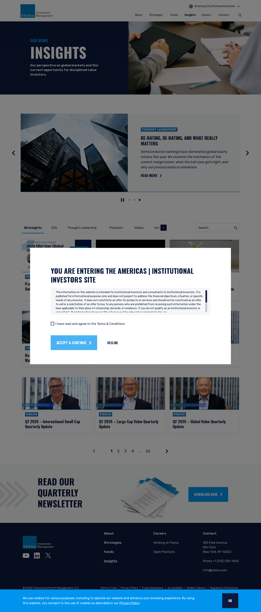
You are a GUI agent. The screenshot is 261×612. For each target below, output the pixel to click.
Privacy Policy (129, 603)
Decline (112, 342)
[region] (131, 301)
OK (230, 600)
